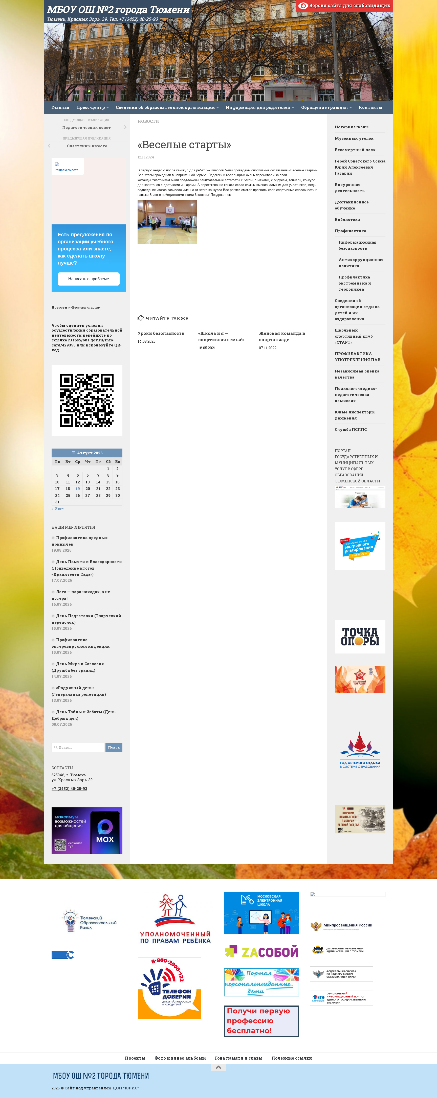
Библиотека (347, 219)
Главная (60, 107)
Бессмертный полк (355, 149)
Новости (148, 121)
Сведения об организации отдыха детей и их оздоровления (357, 309)
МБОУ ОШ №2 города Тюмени (118, 9)
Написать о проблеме (88, 279)
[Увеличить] (115, 813)
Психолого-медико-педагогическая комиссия (356, 394)
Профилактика (350, 230)
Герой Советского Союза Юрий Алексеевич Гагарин (360, 167)
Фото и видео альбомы (180, 1058)
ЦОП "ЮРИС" (126, 1087)
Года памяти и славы (239, 1058)
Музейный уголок (354, 138)
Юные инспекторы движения (355, 414)
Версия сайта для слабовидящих (349, 5)
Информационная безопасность (358, 245)
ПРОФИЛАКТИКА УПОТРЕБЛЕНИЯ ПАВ (357, 356)
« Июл (58, 508)
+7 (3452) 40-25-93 (69, 788)
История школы (352, 126)
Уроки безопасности (161, 333)
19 (78, 488)
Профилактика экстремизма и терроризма (355, 283)
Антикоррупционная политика (361, 262)
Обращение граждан (324, 107)
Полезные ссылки (292, 1058)
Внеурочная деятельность (350, 187)
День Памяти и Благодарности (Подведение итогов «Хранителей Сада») (87, 568)
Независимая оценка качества (357, 374)
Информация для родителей (258, 107)
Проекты (135, 1058)
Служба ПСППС (351, 429)
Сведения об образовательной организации (165, 107)
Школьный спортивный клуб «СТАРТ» (354, 336)
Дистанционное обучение (352, 205)
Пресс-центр (90, 107)
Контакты (370, 107)
